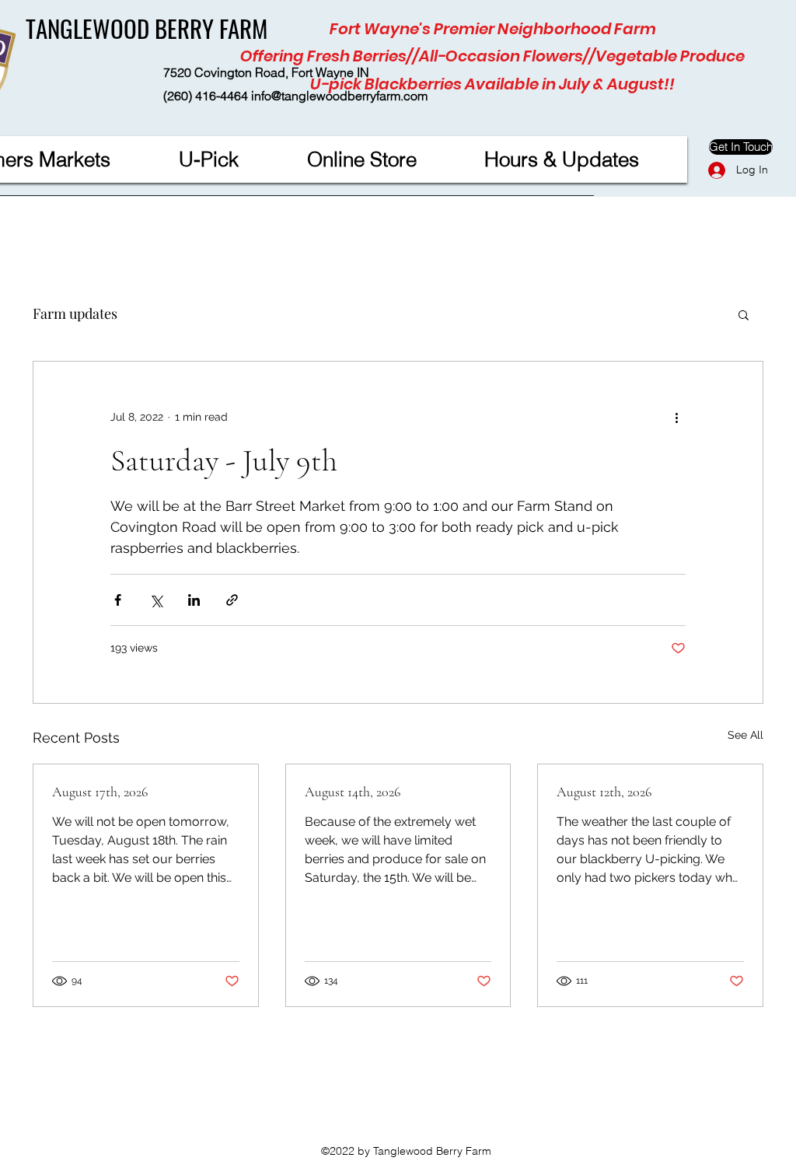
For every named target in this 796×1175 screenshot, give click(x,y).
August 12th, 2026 (604, 791)
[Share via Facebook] (117, 600)
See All (745, 735)
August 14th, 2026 (352, 791)
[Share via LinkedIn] (194, 600)
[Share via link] (232, 600)
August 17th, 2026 (100, 791)
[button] (743, 314)
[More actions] (676, 417)
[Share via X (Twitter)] (155, 600)
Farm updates (75, 313)
